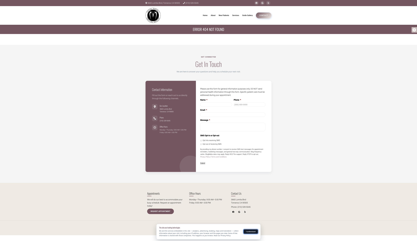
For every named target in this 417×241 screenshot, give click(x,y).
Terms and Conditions (219, 157)
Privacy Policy (205, 157)
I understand (251, 231)
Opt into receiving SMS (211, 140)
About (213, 15)
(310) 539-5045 (192, 3)
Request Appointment (160, 211)
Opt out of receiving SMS (212, 144)
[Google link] (262, 3)
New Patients (224, 15)
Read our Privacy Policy (222, 235)
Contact (263, 15)
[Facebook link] (256, 3)
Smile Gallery (247, 15)
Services (235, 15)
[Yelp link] (268, 3)
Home (205, 15)
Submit (202, 163)
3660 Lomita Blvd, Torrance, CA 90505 (163, 3)
